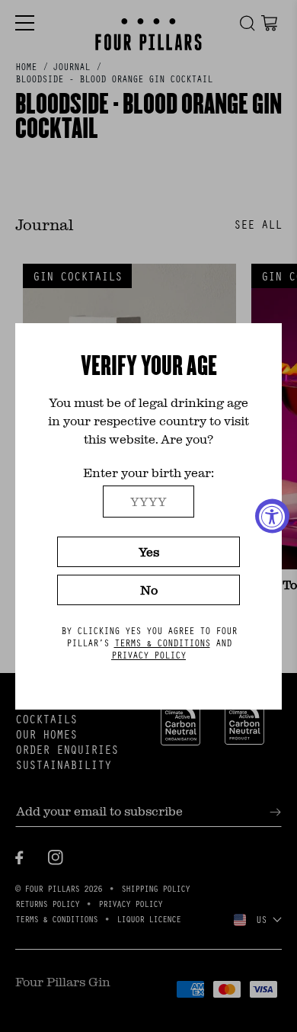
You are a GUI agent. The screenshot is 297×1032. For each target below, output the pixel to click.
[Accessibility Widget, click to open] (272, 516)
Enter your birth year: (148, 472)
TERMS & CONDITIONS (162, 642)
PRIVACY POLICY (148, 655)
